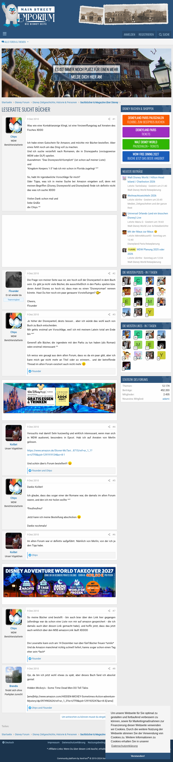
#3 (114, 314)
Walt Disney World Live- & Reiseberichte (148, 226)
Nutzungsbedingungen (100, 742)
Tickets (146, 132)
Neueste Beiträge (132, 171)
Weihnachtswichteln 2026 (142, 195)
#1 (114, 119)
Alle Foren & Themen (15, 42)
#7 (114, 610)
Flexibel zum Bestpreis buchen (145, 119)
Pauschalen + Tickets (146, 144)
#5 (114, 480)
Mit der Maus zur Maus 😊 (142, 231)
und (42, 470)
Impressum (53, 742)
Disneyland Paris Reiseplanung (144, 243)
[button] (5, 34)
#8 (114, 668)
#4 (114, 426)
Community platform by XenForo (85, 758)
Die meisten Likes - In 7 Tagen (139, 326)
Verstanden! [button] (138, 756)
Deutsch (9, 742)
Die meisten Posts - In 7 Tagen (139, 272)
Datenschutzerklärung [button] (124, 745)
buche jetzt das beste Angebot (146, 156)
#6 (114, 534)
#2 (114, 273)
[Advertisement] (59, 241)
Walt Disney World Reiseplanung (144, 190)
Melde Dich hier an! (86, 77)
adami (166, 398)
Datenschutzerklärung (73, 742)
